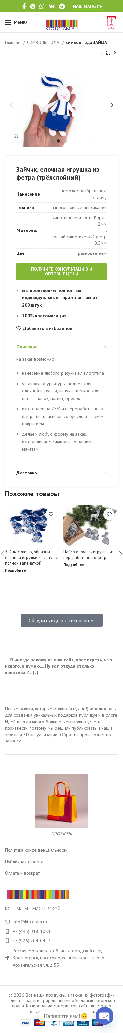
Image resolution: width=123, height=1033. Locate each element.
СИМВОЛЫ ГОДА (44, 42)
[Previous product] (101, 52)
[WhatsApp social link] (42, 6)
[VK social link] (52, 6)
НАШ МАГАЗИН (88, 6)
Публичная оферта (24, 862)
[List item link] (61, 931)
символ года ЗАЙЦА (86, 42)
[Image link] (38, 894)
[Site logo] (61, 22)
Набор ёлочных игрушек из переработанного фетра (88, 554)
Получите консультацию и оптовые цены (61, 271)
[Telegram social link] (62, 6)
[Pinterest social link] (32, 6)
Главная (13, 42)
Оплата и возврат (22, 873)
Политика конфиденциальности (36, 850)
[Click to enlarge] (16, 136)
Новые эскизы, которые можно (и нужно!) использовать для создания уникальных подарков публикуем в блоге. (61, 712)
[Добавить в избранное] (51, 514)
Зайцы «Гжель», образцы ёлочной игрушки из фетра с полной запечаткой (31, 557)
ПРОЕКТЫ (61, 834)
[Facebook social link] (24, 6)
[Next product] (115, 52)
